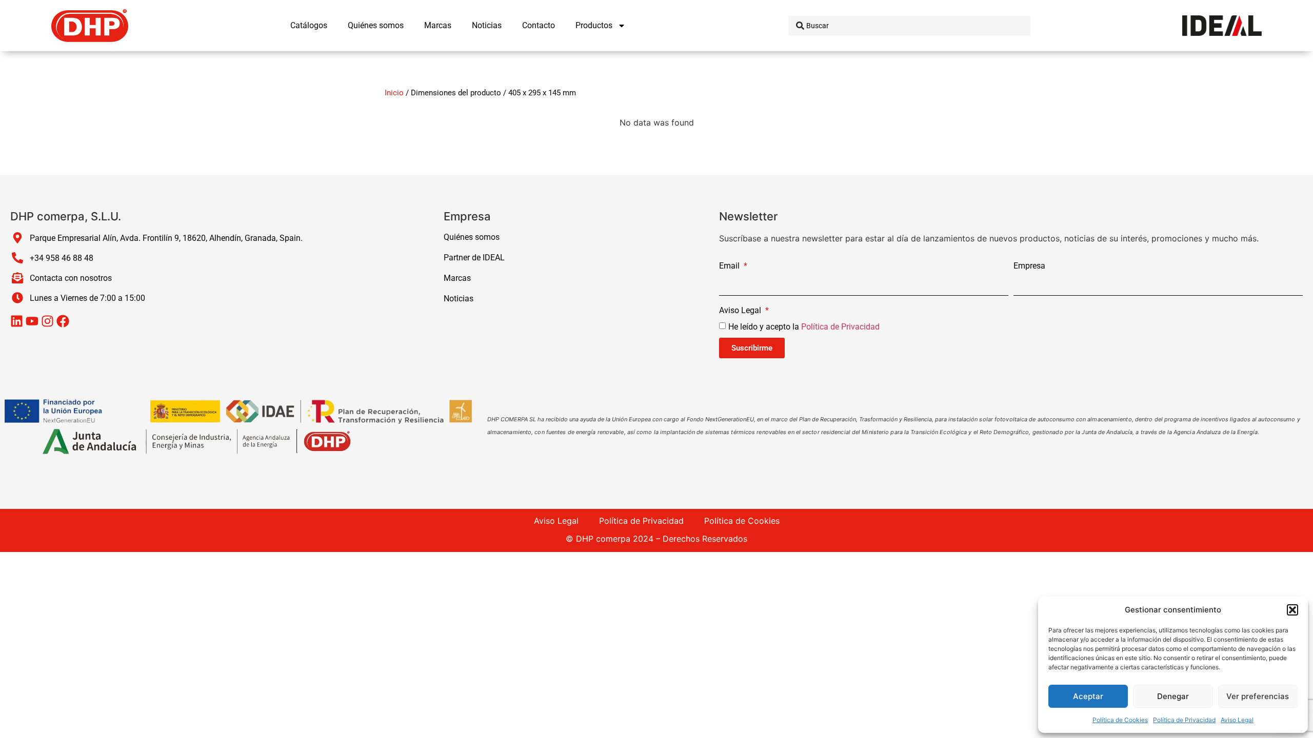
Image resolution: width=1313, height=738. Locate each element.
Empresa (1029, 266)
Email (730, 266)
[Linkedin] (16, 321)
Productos (593, 25)
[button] (1292, 610)
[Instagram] (47, 321)
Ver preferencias (1257, 696)
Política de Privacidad (1184, 720)
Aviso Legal (1237, 720)
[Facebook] (62, 321)
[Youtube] (32, 321)
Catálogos (308, 25)
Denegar (1173, 696)
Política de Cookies (1120, 720)
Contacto (538, 25)
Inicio (394, 92)
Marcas (437, 25)
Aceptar (1088, 696)
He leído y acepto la (804, 327)
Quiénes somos (376, 25)
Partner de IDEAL (474, 257)
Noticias (487, 25)
